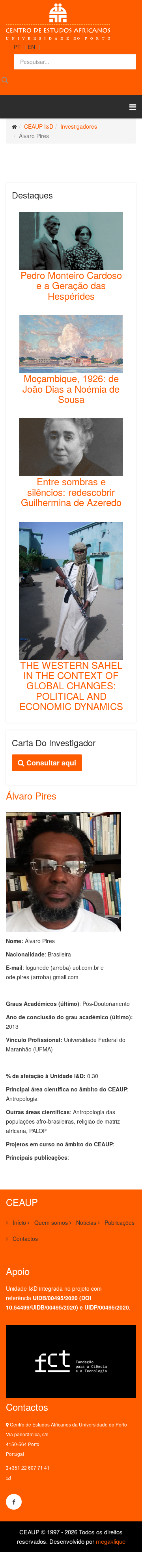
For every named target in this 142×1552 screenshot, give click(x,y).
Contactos (24, 1238)
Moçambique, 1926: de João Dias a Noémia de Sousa (71, 388)
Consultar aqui (50, 763)
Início (18, 1222)
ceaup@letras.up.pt (33, 1477)
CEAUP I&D (38, 126)
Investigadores (78, 126)
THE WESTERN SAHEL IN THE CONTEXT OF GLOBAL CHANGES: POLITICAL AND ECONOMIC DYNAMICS (71, 685)
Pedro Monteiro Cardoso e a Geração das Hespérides (71, 285)
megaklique (110, 1541)
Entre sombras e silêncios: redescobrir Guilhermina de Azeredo (71, 491)
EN (31, 47)
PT (17, 47)
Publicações (119, 1222)
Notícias (85, 1222)
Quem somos (50, 1222)
